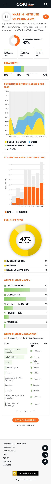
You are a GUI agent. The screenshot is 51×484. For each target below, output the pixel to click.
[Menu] (5, 4)
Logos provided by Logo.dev (25, 479)
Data (5, 454)
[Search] (45, 4)
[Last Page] (34, 411)
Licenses (7, 465)
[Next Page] (30, 411)
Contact (7, 461)
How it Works (9, 451)
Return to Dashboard (25, 420)
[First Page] (17, 411)
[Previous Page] (21, 411)
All (5, 338)
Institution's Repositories (33, 338)
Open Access (9, 447)
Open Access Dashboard (14, 443)
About (6, 458)
